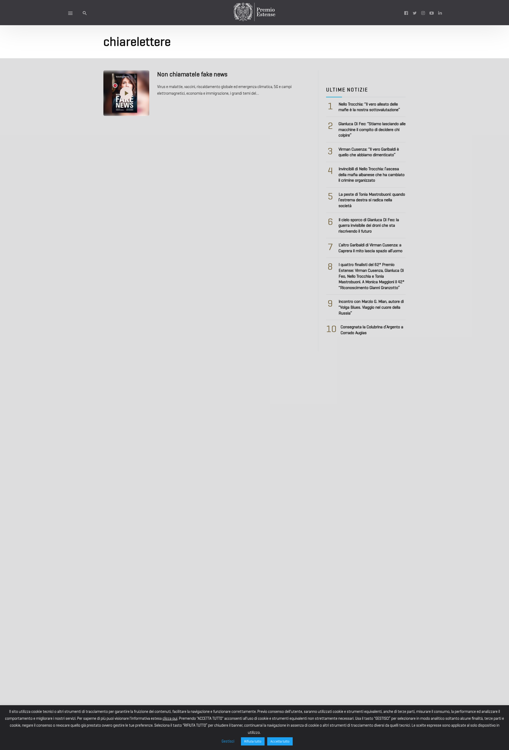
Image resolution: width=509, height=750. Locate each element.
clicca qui (170, 718)
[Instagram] (423, 13)
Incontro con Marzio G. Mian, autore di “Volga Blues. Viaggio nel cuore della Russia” (371, 307)
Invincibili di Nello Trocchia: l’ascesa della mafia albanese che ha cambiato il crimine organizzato (372, 174)
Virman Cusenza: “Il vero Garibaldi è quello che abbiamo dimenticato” (369, 152)
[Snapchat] (440, 13)
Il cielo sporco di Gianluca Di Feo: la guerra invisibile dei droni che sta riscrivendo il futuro (369, 225)
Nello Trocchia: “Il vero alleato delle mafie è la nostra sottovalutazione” (369, 107)
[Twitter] (414, 13)
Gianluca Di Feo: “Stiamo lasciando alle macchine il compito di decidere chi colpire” (372, 129)
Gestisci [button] (228, 741)
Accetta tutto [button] (279, 741)
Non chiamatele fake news (192, 74)
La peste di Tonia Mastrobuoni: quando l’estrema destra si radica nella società (372, 200)
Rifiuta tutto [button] (252, 741)
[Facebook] (406, 13)
